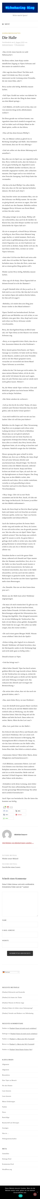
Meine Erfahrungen (8, 1101)
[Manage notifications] (35, 1194)
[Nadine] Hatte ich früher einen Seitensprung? (17, 1008)
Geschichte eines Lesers (11, 867)
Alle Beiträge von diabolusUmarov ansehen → (18, 843)
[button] (8, 811)
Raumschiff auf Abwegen (10, 1123)
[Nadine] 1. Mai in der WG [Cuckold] (21, 1039)
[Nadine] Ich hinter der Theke (12, 997)
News (4, 1112)
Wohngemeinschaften (11, 33)
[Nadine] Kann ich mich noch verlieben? (23, 1028)
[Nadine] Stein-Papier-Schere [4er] (20, 1049)
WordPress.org (7, 1169)
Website (5, 940)
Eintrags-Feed (6, 1159)
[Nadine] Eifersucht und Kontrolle (13, 992)
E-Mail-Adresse (8, 930)
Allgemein (5, 1064)
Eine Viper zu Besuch (9, 1080)
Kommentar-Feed (8, 1164)
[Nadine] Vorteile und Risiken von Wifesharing (17, 1013)
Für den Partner (7, 1085)
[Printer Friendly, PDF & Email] (8, 807)
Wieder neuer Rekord (10, 859)
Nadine (4, 1107)
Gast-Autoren (6, 1091)
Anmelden (5, 1153)
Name (4, 920)
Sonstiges (5, 1128)
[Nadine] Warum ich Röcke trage (13, 1003)
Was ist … (5, 1133)
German (7, 972)
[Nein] (37, 1192)
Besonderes (6, 1075)
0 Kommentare (19, 45)
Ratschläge (5, 1117)
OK (21, 1196)
